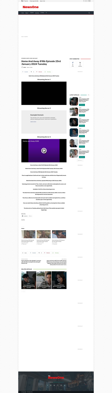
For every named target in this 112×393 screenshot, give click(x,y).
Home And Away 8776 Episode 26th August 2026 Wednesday (84, 131)
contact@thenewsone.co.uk (58, 382)
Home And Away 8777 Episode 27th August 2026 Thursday (59, 286)
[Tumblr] (61, 385)
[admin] (22, 67)
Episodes (26, 36)
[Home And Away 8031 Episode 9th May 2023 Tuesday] (59, 234)
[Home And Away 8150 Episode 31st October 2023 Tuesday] (44, 234)
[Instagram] (85, 1)
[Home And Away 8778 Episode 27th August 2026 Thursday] (44, 280)
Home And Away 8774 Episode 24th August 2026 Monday (84, 152)
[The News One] (30, 6)
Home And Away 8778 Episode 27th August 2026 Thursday (44, 286)
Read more (82, 104)
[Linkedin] (54, 385)
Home (22, 36)
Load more (80, 160)
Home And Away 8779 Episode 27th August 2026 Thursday (29, 286)
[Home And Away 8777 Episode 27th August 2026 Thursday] (59, 280)
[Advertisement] (66, 7)
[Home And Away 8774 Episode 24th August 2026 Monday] (74, 153)
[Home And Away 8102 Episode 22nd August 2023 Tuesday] (28, 234)
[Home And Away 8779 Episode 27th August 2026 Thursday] (28, 280)
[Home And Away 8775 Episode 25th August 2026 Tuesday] (74, 143)
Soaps (27, 58)
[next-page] (24, 291)
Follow (80, 62)
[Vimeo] (88, 1)
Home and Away (34, 58)
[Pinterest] (57, 385)
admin (24, 67)
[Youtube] (90, 1)
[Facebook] (83, 1)
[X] (87, 1)
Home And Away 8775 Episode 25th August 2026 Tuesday (84, 142)
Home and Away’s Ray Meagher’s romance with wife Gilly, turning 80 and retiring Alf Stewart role (31, 262)
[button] (89, 12)
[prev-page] (22, 291)
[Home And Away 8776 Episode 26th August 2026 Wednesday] (74, 132)
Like (73, 62)
